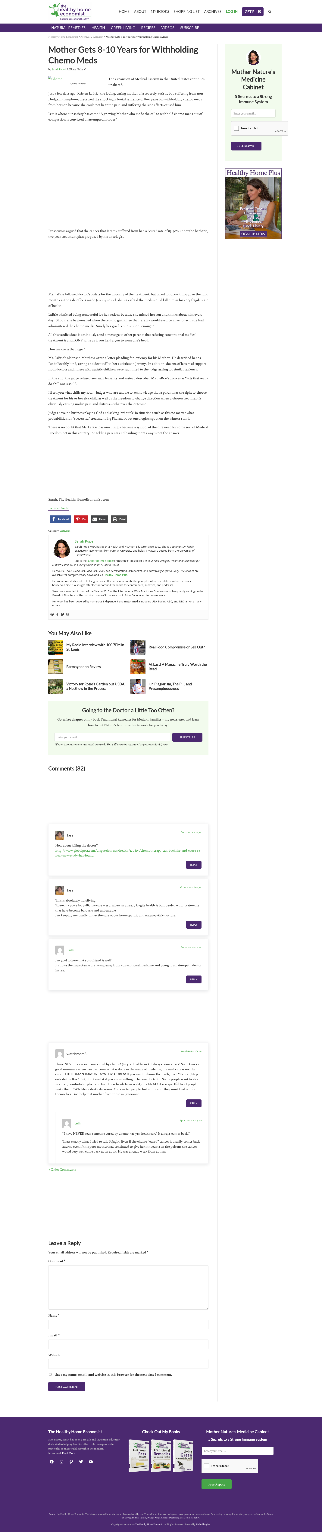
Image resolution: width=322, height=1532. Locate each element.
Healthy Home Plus (115, 575)
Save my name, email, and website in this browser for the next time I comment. (113, 1374)
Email (54, 1335)
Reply (193, 864)
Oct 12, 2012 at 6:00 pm (191, 887)
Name (53, 1315)
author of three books (100, 561)
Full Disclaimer (139, 1517)
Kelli (70, 950)
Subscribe (187, 737)
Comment (56, 1261)
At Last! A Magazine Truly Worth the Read (178, 666)
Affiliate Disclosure (170, 1517)
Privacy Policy (153, 1517)
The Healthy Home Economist (149, 1524)
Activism (98, 36)
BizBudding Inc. (203, 1524)
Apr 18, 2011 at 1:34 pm (191, 1050)
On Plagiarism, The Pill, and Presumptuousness (170, 686)
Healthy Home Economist (63, 36)
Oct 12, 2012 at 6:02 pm (191, 832)
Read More (68, 1453)
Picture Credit (58, 507)
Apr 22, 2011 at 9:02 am (191, 947)
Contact (52, 1514)
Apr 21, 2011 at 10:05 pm (191, 1120)
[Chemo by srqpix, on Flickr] (55, 78)
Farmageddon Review (83, 667)
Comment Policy (191, 1517)
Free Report (246, 146)
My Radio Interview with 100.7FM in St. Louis (95, 647)
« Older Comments (62, 1169)
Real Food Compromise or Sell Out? (177, 647)
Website (54, 1355)
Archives (85, 36)
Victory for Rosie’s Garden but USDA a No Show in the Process (95, 686)
